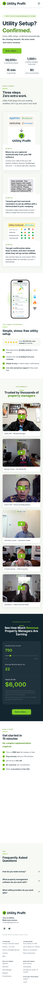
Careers (5, 953)
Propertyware (7, 976)
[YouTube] (9, 928)
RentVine (5, 966)
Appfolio (5, 963)
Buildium (5, 973)
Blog (4, 956)
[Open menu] (38, 3)
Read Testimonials (29, 953)
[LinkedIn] (4, 928)
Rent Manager (7, 970)
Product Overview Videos (11, 943)
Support (25, 979)
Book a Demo (27, 963)
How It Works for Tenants (31, 947)
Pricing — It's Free (8, 947)
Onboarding (27, 966)
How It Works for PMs (30, 943)
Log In (25, 982)
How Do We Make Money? (11, 950)
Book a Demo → (12, 51)
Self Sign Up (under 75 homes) (30, 971)
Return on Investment (30, 950)
